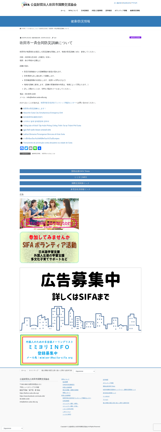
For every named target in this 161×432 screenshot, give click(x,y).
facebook (126, 3)
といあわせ (118, 3)
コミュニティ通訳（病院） (70, 403)
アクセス (134, 3)
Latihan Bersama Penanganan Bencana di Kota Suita (44, 134)
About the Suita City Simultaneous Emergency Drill (43, 113)
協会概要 (65, 382)
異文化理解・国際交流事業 (70, 390)
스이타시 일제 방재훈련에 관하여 (36, 121)
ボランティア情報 (108, 383)
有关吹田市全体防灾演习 (32, 117)
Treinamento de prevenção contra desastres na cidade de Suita (47, 143)
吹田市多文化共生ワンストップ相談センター (58, 103)
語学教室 (105, 379)
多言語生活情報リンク (109, 393)
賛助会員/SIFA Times (109, 386)
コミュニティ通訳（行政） (70, 406)
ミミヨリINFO (67, 414)
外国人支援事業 (67, 387)
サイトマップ (33, 370)
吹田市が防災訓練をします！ (34, 108)
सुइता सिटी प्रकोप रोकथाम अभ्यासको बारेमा (37, 130)
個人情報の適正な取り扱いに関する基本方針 (57, 370)
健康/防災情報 (135, 37)
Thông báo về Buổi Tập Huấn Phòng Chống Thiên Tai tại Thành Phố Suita (52, 126)
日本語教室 (66, 401)
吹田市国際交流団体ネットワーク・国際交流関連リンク (119, 389)
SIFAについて (65, 379)
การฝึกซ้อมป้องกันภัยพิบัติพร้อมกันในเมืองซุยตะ (41, 138)
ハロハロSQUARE (68, 409)
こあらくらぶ (67, 411)
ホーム (23, 370)
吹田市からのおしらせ (48, 153)
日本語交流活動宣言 (68, 384)
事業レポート (67, 392)
